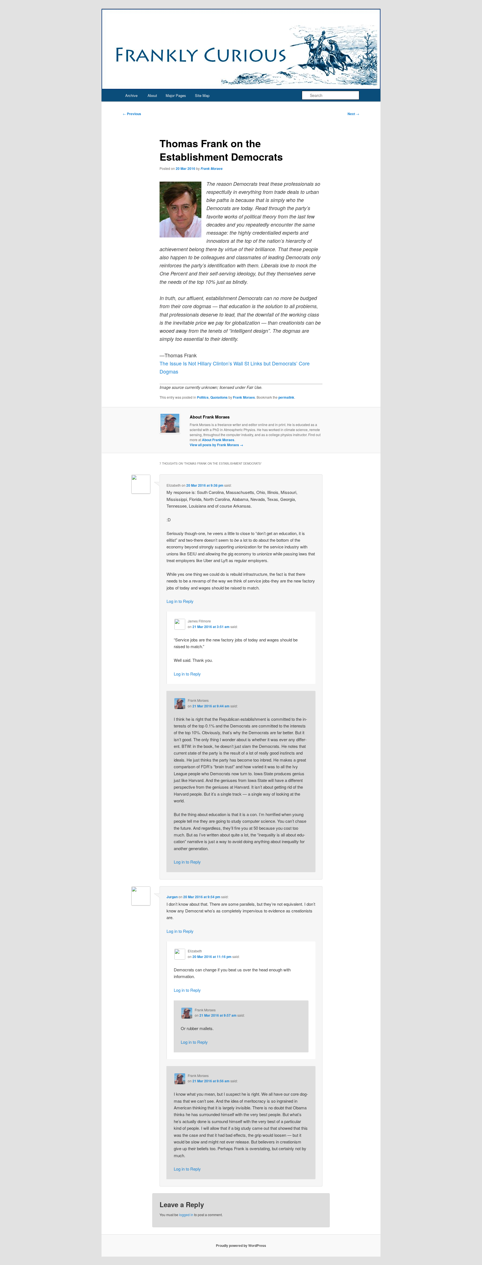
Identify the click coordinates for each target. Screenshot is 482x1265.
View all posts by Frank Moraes (216, 444)
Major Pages (176, 95)
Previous (132, 113)
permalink (286, 397)
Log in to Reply (180, 601)
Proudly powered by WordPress (241, 1245)
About (152, 95)
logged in (186, 1214)
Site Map (202, 95)
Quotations (219, 397)
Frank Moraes (212, 168)
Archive (131, 95)
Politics (203, 397)
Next (353, 113)
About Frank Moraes (218, 439)
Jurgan (172, 896)
